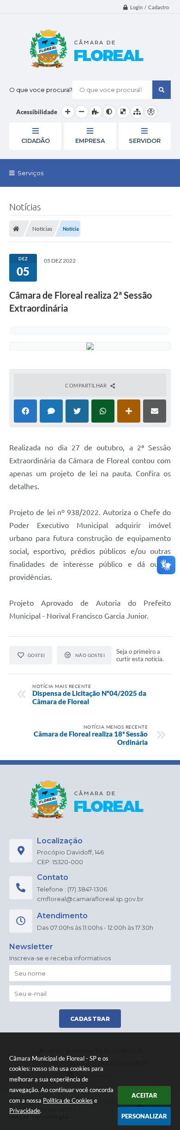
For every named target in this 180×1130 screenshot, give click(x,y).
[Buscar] (161, 89)
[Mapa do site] (137, 112)
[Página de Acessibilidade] (151, 112)
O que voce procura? (40, 89)
